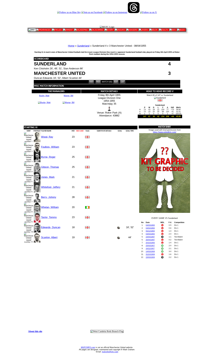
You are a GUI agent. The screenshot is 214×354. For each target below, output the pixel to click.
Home (71, 45)
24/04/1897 (150, 237)
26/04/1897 (150, 240)
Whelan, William (50, 207)
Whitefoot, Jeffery (50, 187)
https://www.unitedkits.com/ (164, 132)
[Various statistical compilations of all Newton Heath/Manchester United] (173, 29)
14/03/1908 (150, 251)
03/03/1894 (150, 234)
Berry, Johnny (48, 197)
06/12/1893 (150, 231)
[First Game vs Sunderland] (91, 82)
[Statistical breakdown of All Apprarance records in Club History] (44, 29)
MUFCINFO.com (88, 347)
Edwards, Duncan (50, 227)
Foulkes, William (50, 147)
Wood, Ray (47, 136)
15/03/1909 (150, 257)
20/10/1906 (150, 243)
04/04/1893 (150, 228)
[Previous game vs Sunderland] (97, 82)
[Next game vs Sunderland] (116, 82)
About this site (35, 331)
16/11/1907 (150, 249)
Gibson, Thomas (50, 167)
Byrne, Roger (48, 157)
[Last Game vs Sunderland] (122, 82)
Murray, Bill (68, 96)
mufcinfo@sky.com (110, 352)
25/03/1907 (150, 246)
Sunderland (83, 45)
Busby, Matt (44, 96)
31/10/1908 (150, 254)
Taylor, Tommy (49, 217)
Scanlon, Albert (49, 237)
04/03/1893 (150, 225)
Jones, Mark (48, 177)
